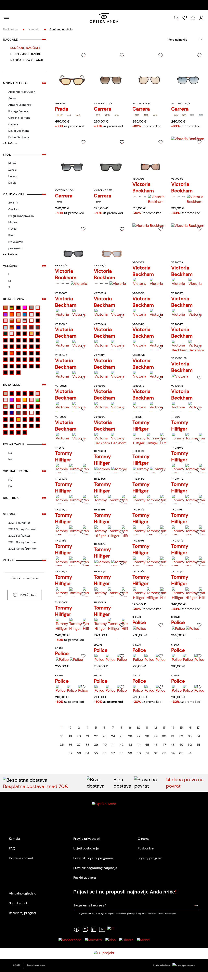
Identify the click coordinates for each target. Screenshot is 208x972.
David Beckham (18, 130)
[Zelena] (18, 366)
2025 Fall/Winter (19, 535)
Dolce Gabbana (18, 137)
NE (10, 479)
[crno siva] (18, 346)
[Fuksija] (25, 308)
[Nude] (18, 314)
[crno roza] (12, 346)
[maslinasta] (31, 353)
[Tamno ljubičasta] (5, 413)
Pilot (11, 235)
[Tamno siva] (25, 327)
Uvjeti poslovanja (86, 848)
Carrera (13, 124)
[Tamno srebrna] (38, 327)
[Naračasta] (25, 400)
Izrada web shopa (161, 965)
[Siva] (25, 359)
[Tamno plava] (18, 327)
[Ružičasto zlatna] (18, 321)
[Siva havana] (25, 321)
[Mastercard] (69, 940)
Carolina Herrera (19, 117)
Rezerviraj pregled (22, 913)
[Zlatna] (38, 366)
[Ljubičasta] (5, 314)
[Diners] (126, 940)
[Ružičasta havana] (12, 321)
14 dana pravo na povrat (185, 782)
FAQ (12, 848)
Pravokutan (15, 242)
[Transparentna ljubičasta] (38, 413)
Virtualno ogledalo (22, 893)
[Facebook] (76, 929)
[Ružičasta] (5, 321)
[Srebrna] (5, 366)
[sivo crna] (31, 359)
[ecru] (5, 353)
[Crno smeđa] (38, 419)
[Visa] (110, 940)
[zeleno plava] (25, 366)
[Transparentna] (31, 413)
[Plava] (25, 314)
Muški (12, 163)
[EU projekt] (104, 953)
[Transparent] (12, 334)
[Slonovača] (31, 321)
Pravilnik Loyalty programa (93, 858)
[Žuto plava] (12, 372)
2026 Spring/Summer (22, 548)
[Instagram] (85, 929)
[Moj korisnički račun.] (201, 18)
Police (139, 622)
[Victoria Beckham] (135, 197)
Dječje (12, 182)
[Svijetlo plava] (5, 327)
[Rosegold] (38, 314)
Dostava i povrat (21, 858)
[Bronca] (5, 308)
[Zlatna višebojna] (25, 334)
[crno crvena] (5, 346)
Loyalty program (150, 858)
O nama (144, 838)
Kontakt (14, 838)
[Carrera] (98, 115)
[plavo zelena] (5, 359)
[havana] (12, 353)
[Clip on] (12, 393)
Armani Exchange (19, 105)
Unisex (12, 176)
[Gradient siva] (5, 400)
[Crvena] (38, 346)
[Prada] (59, 115)
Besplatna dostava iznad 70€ (35, 786)
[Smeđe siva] (5, 406)
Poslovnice (146, 848)
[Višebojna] (12, 366)
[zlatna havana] (5, 372)
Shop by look (18, 903)
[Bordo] (18, 340)
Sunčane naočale (25, 48)
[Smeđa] (38, 359)
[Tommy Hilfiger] (139, 439)
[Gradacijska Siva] (25, 393)
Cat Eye (13, 209)
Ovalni (12, 229)
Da (10, 453)
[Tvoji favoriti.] (184, 18)
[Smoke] (12, 406)
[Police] (139, 629)
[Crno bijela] (38, 340)
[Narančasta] (12, 314)
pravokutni (15, 248)
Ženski (12, 169)
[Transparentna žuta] (12, 419)
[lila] (25, 353)
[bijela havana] (12, 340)
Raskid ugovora (84, 877)
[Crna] (31, 340)
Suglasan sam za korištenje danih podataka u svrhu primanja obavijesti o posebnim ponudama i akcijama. (128, 913)
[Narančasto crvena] (18, 400)
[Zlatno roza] (31, 334)
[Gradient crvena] (31, 393)
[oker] (38, 353)
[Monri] (143, 940)
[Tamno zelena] (5, 334)
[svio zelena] (5, 432)
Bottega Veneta (18, 111)
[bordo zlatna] (25, 340)
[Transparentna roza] (5, 419)
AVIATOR (13, 203)
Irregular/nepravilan (21, 216)
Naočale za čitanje (27, 60)
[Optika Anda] (104, 18)
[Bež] (38, 334)
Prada (61, 109)
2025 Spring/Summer (22, 542)
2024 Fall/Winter (19, 522)
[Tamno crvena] (38, 406)
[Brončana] (31, 419)
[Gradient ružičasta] (38, 393)
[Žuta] (18, 372)
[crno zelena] (25, 346)
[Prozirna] (31, 314)
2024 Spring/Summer (22, 529)
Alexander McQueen (21, 92)
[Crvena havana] (18, 308)
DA (10, 486)
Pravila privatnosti (86, 838)
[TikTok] (110, 929)
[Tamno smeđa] (31, 327)
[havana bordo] (18, 353)
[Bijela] (5, 340)
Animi (12, 98)
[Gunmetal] (31, 308)
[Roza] (18, 359)
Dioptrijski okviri (25, 54)
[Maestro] (93, 940)
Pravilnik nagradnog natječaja (95, 868)
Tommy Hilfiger (141, 425)
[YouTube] (102, 929)
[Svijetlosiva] (31, 406)
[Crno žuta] (12, 308)
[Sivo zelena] (38, 400)
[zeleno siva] (31, 366)
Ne (10, 459)
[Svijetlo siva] (25, 406)
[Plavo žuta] (12, 359)
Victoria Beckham (143, 187)
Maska (12, 222)
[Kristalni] (38, 308)
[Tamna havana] (12, 327)
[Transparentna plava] (18, 334)
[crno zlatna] (31, 346)
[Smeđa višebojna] (38, 321)
